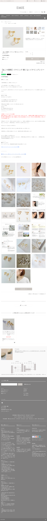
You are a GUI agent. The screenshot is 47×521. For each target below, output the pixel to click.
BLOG (31, 15)
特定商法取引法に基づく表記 (6, 409)
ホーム (2, 21)
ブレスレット (19, 416)
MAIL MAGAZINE (37, 15)
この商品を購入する (23, 288)
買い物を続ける (42, 293)
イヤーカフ (18, 418)
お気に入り (5, 59)
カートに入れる (36, 58)
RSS (2, 407)
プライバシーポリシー (5, 411)
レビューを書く (24, 305)
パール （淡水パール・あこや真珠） (11, 23)
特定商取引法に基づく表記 (40, 63)
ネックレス (23, 418)
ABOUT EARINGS (15, 15)
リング (15, 416)
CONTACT (26, 15)
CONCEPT (8, 15)
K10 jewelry (5, 418)
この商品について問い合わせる (33, 293)
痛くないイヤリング (8, 21)
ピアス (24, 416)
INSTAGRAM (3, 16)
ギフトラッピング (29, 416)
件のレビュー (15, 74)
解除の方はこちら (27, 384)
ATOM (4, 407)
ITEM (2, 15)
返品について (43, 61)
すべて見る (43, 35)
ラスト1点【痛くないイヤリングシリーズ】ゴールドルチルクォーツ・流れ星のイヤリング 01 (8, 333)
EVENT (21, 15)
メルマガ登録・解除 (4, 406)
